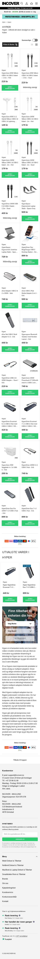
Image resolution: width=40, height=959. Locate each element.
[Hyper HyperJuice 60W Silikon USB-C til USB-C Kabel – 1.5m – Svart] (30, 59)
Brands (5, 879)
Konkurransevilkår (9, 897)
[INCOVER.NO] (10, 3)
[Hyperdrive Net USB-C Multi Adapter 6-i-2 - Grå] (10, 320)
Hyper (9, 22)
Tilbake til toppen (20, 760)
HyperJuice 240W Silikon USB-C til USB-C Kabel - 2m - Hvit (10, 162)
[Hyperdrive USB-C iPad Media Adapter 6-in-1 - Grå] (30, 276)
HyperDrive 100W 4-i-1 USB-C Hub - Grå (30, 466)
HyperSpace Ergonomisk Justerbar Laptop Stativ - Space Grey (9, 250)
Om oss (5, 883)
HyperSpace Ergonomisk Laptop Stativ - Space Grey (28, 206)
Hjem (3, 22)
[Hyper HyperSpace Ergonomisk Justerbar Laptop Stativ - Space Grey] (10, 233)
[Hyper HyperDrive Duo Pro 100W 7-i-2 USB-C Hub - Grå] (10, 494)
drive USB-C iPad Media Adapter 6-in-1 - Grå (29, 293)
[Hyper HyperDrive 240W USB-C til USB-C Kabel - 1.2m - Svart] (10, 189)
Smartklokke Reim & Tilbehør (13, 874)
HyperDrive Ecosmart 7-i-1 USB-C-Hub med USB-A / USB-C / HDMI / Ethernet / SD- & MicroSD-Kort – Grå (30, 426)
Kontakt (5, 901)
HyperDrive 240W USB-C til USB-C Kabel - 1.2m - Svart (10, 206)
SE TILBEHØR (20, 638)
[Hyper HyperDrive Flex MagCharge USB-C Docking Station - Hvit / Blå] (30, 233)
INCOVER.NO (11, 953)
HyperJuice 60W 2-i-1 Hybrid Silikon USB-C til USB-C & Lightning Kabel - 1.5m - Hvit (10, 120)
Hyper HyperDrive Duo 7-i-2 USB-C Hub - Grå (29, 587)
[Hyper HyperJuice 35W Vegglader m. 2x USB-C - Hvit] (10, 450)
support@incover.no (16, 775)
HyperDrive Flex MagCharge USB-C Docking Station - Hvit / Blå (30, 250)
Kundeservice (7, 892)
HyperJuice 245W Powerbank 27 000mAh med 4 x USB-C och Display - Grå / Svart (30, 381)
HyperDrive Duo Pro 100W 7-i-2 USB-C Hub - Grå (10, 511)
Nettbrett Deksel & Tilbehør (13, 865)
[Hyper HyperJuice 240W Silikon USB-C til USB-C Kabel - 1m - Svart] (30, 146)
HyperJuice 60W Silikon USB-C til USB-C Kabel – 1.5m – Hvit (10, 75)
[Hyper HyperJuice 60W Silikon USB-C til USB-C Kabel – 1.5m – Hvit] (10, 59)
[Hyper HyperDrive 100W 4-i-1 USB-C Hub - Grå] (30, 450)
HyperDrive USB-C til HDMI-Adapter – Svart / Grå (10, 380)
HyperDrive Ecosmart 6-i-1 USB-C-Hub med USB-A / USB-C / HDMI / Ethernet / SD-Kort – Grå (10, 426)
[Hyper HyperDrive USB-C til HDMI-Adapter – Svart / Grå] (10, 363)
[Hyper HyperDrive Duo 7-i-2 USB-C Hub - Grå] (30, 494)
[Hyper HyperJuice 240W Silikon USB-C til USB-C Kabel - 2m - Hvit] (10, 146)
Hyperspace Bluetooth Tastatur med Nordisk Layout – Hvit (29, 336)
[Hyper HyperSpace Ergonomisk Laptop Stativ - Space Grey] (30, 189)
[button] (31, 3)
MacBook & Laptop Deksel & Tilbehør (17, 870)
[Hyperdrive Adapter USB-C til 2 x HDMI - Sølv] (10, 276)
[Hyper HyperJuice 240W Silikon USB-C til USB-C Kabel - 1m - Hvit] (30, 102)
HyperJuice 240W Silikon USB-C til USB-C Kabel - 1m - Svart (30, 162)
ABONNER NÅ (20, 839)
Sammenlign (26, 40)
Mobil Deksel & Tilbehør (11, 861)
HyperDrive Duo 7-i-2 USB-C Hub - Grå (29, 510)
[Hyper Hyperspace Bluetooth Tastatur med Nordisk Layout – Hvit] (30, 320)
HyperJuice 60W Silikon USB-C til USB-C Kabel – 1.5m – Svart (30, 75)
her (35, 846)
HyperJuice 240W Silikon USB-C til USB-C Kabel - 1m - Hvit (30, 119)
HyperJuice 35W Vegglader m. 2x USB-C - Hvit (9, 467)
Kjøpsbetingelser (9, 888)
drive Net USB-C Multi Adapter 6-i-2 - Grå (9, 335)
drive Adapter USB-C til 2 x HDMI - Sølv (10, 292)
